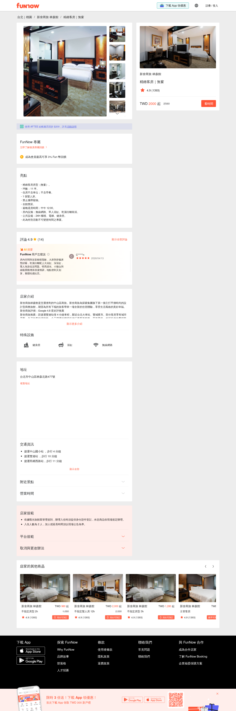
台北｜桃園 (24, 17)
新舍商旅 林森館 (47, 17)
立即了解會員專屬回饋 (32, 147)
